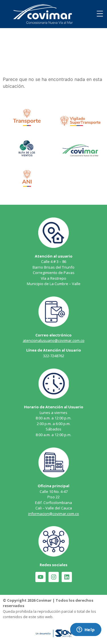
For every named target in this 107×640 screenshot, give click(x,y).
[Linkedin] (67, 577)
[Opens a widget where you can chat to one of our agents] (85, 630)
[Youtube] (40, 577)
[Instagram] (54, 577)
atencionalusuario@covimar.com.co (53, 340)
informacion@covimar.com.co (53, 513)
